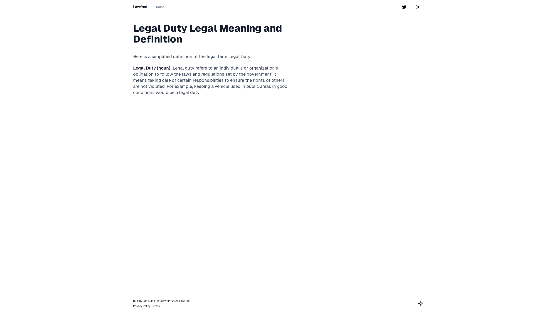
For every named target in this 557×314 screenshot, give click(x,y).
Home (160, 7)
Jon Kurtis (149, 300)
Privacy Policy (141, 306)
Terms (156, 306)
